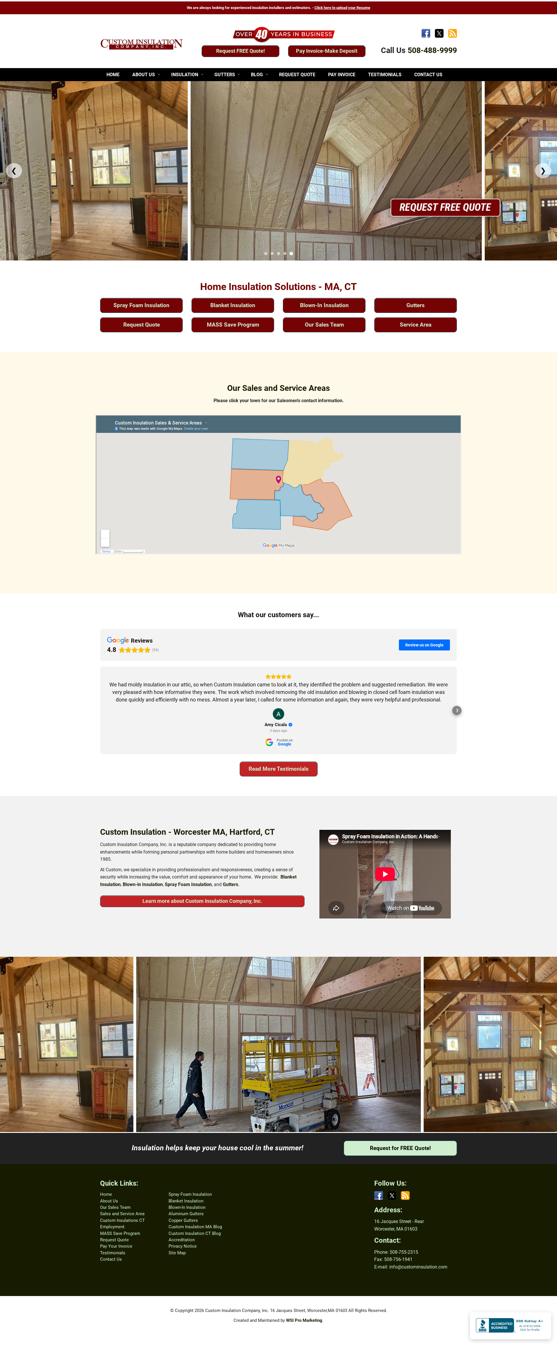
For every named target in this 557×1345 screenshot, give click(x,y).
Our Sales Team (324, 324)
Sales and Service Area (122, 1213)
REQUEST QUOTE (297, 74)
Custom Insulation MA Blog (195, 1226)
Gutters (415, 305)
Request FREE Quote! (240, 51)
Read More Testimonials (279, 769)
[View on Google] (278, 714)
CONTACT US (428, 74)
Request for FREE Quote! (400, 1148)
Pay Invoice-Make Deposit (326, 51)
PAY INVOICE (341, 74)
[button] (100, 710)
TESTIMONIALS (385, 74)
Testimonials (112, 1252)
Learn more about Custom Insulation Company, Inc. (202, 901)
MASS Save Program (233, 324)
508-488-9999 (432, 50)
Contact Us (111, 1259)
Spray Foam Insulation (141, 305)
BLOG (257, 74)
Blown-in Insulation (143, 884)
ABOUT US (143, 74)
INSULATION (184, 74)
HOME (113, 74)
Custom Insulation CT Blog (195, 1233)
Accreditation (182, 1239)
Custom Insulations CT (122, 1220)
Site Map (177, 1252)
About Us (109, 1201)
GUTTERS (224, 74)
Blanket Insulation (232, 305)
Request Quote (141, 324)
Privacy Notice (183, 1246)
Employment (112, 1226)
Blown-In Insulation (324, 305)
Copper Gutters (183, 1220)
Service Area (415, 324)
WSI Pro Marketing (304, 1320)
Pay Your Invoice (116, 1246)
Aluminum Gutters (186, 1213)
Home (106, 1194)
